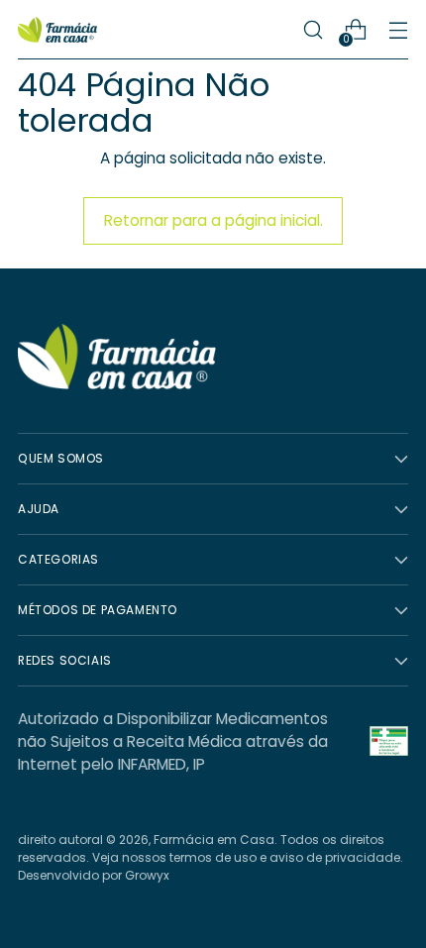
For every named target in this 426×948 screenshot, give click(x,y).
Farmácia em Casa (214, 839)
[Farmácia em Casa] (57, 30)
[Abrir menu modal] (397, 30)
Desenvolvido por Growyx (93, 875)
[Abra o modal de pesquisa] (312, 30)
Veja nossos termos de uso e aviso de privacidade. (247, 857)
